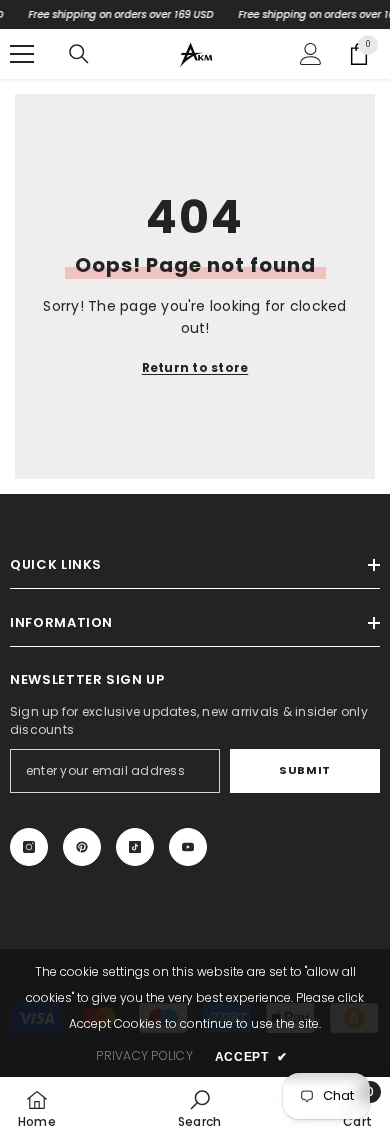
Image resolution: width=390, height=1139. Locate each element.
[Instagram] (29, 847)
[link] (199, 1108)
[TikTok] (135, 847)
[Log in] (311, 54)
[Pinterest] (82, 847)
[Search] (79, 54)
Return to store (195, 367)
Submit (304, 770)
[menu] (22, 54)
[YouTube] (188, 847)
